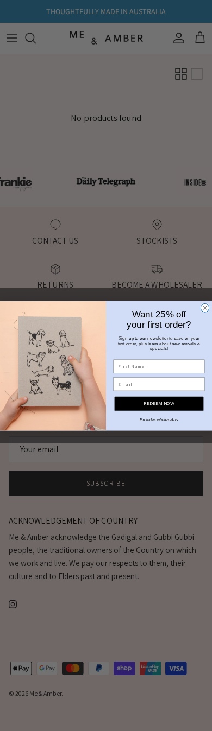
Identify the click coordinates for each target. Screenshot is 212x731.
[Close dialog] (205, 307)
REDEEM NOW (159, 403)
